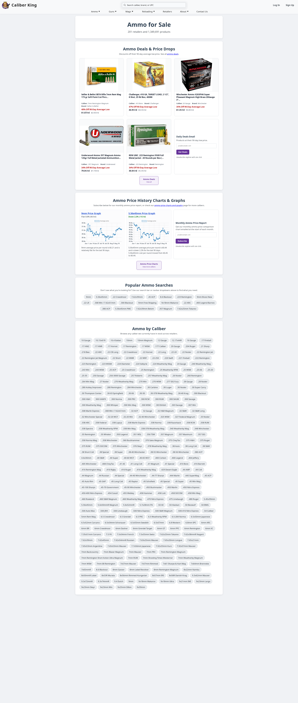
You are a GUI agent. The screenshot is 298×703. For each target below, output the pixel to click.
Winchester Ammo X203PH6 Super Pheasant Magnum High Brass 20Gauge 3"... (195, 97)
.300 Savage (189, 399)
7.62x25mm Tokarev (187, 308)
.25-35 (84, 375)
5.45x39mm (209, 499)
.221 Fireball (184, 358)
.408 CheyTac (108, 463)
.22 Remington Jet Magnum (94, 358)
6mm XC (209, 528)
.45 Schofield (149, 481)
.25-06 (199, 369)
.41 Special (169, 463)
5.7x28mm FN (146, 505)
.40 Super (113, 458)
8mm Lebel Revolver (139, 569)
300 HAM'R (101, 399)
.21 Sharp (205, 346)
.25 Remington (147, 369)
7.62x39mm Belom (146, 308)
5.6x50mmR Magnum (108, 505)
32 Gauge (147, 411)
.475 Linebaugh (176, 499)
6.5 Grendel (125, 516)
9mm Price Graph (91, 213)
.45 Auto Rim (87, 481)
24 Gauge (181, 363)
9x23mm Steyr (88, 587)
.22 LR (87, 302)
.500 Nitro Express (141, 510)
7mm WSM (86, 563)
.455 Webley (128, 493)
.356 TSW (150, 434)
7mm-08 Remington (106, 563)
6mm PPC (174, 528)
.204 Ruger (190, 346)
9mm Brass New (205, 296)
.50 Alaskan (174, 505)
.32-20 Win (128, 416)
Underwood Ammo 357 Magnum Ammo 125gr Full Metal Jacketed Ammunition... (101, 156)
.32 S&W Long (198, 411)
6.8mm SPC (191, 522)
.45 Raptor (133, 481)
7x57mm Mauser (128, 563)
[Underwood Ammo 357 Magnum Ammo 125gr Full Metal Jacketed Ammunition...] (101, 135)
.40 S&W (100, 458)
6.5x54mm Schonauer (115, 522)
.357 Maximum (185, 434)
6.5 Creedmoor (108, 516)
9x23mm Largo (203, 581)
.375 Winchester (119, 446)
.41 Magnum (153, 463)
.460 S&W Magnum (108, 499)
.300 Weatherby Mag (91, 405)
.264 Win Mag (87, 381)
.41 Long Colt (136, 463)
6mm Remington (192, 528)
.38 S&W (206, 446)
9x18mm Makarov (170, 302)
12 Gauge (162, 340)
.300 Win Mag (129, 405)
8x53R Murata (108, 575)
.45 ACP (152, 296)
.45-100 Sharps (88, 487)
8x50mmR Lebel (88, 575)
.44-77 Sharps (157, 475)
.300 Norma (116, 399)
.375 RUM (85, 446)
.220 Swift (168, 358)
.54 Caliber (209, 510)
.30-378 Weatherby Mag (161, 393)
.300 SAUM (174, 399)
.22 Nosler (186, 352)
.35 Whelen (105, 434)
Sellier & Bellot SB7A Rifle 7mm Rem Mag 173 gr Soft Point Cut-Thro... (101, 95)
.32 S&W (183, 411)
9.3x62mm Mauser (201, 575)
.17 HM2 (85, 346)
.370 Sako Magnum (154, 440)
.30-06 (131, 393)
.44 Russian (103, 475)
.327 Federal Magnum (185, 416)
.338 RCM (190, 422)
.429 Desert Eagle (169, 469)
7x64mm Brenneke (200, 563)
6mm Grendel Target (142, 528)
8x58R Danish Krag (178, 575)
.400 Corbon (160, 458)
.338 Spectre (87, 428)
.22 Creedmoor (120, 296)
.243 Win (85, 369)
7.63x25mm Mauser (149, 540)
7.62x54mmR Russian (124, 540)
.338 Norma (155, 422)
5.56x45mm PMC (124, 308)
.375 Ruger (205, 440)
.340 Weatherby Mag (179, 428)
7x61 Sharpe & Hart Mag (174, 563)
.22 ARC (188, 302)
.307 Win (192, 405)
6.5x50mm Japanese (200, 516)
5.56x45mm (102, 296)
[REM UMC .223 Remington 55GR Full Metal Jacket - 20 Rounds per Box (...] (149, 135)
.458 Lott (161, 493)
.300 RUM (159, 399)
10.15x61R (100, 340)
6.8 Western (174, 522)
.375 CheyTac (174, 440)
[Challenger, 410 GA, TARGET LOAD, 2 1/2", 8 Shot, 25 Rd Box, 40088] (149, 74)
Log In (276, 5)
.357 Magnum (166, 308)
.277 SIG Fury (172, 381)
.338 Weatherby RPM (108, 428)
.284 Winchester (134, 387)
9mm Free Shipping (148, 302)
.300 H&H (85, 399)
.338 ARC (85, 422)
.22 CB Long (112, 352)
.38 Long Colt (191, 446)
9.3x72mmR (87, 581)
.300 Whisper (112, 405)
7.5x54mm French (125, 534)
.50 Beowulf (190, 505)
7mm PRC (151, 552)
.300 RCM (145, 399)
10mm (129, 340)
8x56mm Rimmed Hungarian (133, 575)
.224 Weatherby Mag (162, 363)
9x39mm (141, 587)
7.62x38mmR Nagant (194, 534)
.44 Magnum (87, 475)
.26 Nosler (177, 375)
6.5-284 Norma (179, 516)
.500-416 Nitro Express (188, 510)
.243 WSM (99, 369)
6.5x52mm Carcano (90, 522)
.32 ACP (134, 411)
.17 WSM (146, 346)
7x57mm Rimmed (149, 563)
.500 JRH (104, 510)
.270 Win (143, 381)
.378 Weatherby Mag (157, 446)
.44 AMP (186, 469)
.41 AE (122, 463)
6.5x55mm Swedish (140, 522)
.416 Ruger (126, 469)
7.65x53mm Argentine (91, 546)
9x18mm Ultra (167, 581)
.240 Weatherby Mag (201, 363)
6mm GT (161, 528)
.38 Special (104, 452)
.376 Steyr (137, 446)
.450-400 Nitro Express (91, 493)
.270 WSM (156, 381)
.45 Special (165, 481)
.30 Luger (167, 387)
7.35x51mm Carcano (91, 534)
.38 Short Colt (87, 452)
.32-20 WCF (112, 416)
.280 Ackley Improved (91, 387)
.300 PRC (131, 399)
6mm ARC (205, 522)
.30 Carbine (152, 387)
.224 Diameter (123, 363)
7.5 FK (109, 534)
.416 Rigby (111, 469)
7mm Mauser (135, 552)
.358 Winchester (109, 440)
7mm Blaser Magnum (114, 552)
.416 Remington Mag (91, 469)
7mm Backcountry (89, 552)
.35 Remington (88, 434)
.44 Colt (198, 469)
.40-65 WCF (144, 458)
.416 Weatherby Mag (146, 469)
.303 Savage (177, 405)
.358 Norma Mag (89, 440)
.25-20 (210, 369)
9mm (89, 296)
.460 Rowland (87, 499)
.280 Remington (114, 387)
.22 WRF (143, 358)
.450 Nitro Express (191, 487)
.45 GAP (102, 481)
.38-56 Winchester (180, 452)
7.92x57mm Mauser (186, 546)
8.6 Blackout (167, 296)
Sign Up (290, 5)
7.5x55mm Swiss (146, 534)
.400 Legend (177, 458)
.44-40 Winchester (137, 475)
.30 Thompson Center (91, 393)
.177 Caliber (160, 346)
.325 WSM (164, 416)
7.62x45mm (103, 540)
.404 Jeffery (193, 458)
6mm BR (85, 528)
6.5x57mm (159, 522)
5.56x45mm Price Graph (142, 213)
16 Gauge (191, 340)
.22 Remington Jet (204, 352)
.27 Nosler (104, 381)
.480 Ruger (193, 499)
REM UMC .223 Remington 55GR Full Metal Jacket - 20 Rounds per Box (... (146, 156)
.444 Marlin (174, 475)
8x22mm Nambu (191, 569)
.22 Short (116, 358)
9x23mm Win (106, 587)
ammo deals (172, 54)
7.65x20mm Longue (172, 540)
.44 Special (119, 475)
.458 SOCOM (176, 493)
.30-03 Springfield (115, 393)
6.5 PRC (139, 516)
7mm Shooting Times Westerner (158, 557)
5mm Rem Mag (88, 516)
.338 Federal (101, 422)
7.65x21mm (193, 540)
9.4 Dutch (118, 581)
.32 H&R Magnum (165, 411)
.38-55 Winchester (158, 452)
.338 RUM (204, 422)
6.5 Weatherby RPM (157, 516)
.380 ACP (107, 308)
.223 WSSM (107, 363)
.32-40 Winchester (146, 416)
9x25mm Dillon (125, 587)
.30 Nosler (181, 387)
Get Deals (182, 152)
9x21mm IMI (185, 581)
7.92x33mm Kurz (164, 546)
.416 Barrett (199, 463)
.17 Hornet (112, 346)
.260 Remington (194, 375)
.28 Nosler (202, 381)
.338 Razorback (174, 422)
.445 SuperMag (192, 475)
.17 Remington (129, 346)
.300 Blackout (127, 302)
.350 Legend (122, 434)
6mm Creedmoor (102, 528)
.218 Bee (85, 352)
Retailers (167, 11)
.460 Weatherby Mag (132, 499)
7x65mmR (86, 569)
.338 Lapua (117, 422)
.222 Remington (202, 358)
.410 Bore (183, 463)
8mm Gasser (118, 569)
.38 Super (118, 452)
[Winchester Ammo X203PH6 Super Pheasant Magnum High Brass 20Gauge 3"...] (196, 74)
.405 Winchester (89, 463)
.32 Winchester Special (91, 416)
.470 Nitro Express (155, 499)
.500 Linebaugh (120, 510)
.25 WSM (187, 369)
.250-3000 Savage (117, 375)
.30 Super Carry (198, 387)
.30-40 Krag (183, 393)
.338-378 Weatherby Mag (152, 428)
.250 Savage (98, 375)
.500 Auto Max (88, 510)
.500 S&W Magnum (164, 510)
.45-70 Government (109, 487)
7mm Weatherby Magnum (190, 557)
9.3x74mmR (103, 581)
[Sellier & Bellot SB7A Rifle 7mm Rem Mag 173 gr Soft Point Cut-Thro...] (101, 74)
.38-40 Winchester (136, 452)
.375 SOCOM (101, 446)
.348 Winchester (201, 428)
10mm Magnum (144, 340)
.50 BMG (205, 505)
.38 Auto (176, 446)
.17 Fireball (206, 340)
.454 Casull (112, 493)
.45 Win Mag (194, 481)
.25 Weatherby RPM (168, 369)
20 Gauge (175, 346)
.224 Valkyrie (141, 363)
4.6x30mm (86, 458)
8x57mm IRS (158, 575)
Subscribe (182, 241)
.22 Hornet (147, 352)
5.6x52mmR (128, 505)
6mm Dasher (122, 528)
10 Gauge (85, 340)
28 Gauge (188, 381)
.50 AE (161, 505)
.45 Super (179, 481)
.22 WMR (130, 358)
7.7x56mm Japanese (141, 546)
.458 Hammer (145, 493)
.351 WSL (137, 434)
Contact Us (202, 11)
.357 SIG (201, 434)
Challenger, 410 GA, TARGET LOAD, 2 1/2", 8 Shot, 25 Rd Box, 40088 (149, 95)
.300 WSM (146, 405)
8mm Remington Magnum (166, 569)
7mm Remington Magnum (173, 552)
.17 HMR (98, 346)
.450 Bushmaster (154, 487)
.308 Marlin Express (90, 411)
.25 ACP (112, 369)
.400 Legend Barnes (206, 302)
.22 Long (162, 352)
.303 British (161, 405)
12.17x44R (177, 340)
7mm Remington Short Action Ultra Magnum (102, 557)
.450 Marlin (172, 487)
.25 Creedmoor (128, 369)
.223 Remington (185, 296)
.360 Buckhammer (131, 440)
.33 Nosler (205, 416)
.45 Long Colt (117, 481)
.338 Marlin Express (136, 422)
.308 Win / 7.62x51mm (105, 302)
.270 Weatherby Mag (123, 381)
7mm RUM (133, 557)
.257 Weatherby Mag (157, 375)
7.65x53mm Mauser (117, 546)
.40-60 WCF (129, 458)
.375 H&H (190, 440)
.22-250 (155, 358)
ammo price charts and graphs (168, 205)
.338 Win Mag (129, 428)
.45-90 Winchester (132, 487)
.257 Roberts (136, 375)
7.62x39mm (138, 296)
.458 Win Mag (194, 493)
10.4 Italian (116, 340)
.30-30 (142, 393)
